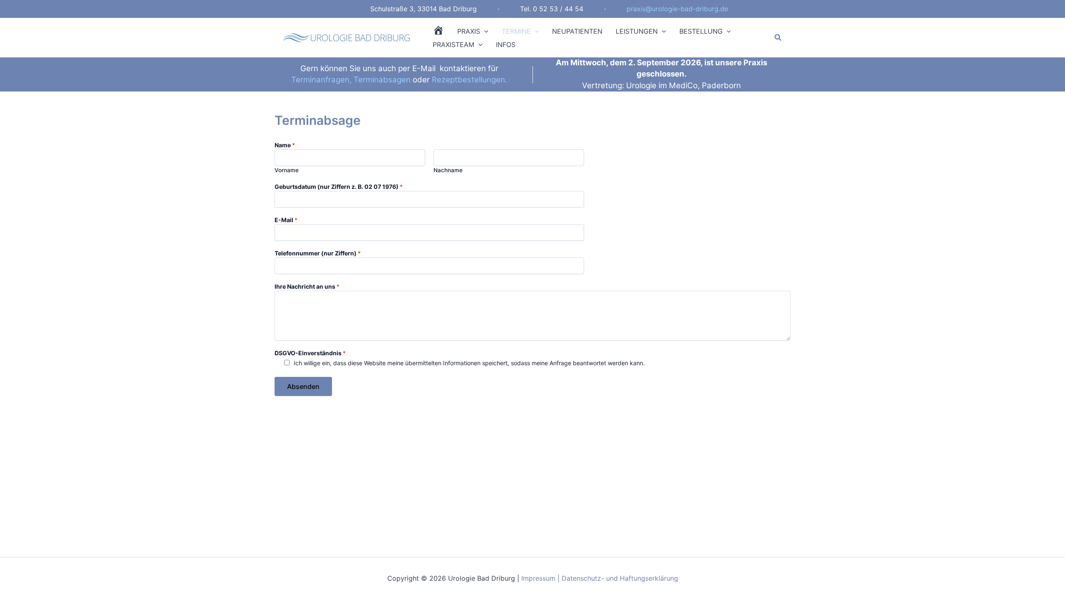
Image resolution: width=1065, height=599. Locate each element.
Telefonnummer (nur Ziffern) (318, 253)
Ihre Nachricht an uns (307, 286)
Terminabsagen (382, 79)
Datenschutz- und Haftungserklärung (620, 578)
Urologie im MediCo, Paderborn (683, 85)
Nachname (448, 170)
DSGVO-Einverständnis (310, 352)
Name (285, 145)
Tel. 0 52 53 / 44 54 (551, 9)
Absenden (303, 386)
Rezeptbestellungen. (469, 79)
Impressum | (541, 578)
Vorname (287, 170)
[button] (484, 31)
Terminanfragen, (321, 79)
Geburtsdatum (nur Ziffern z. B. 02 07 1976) (339, 186)
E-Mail (286, 219)
